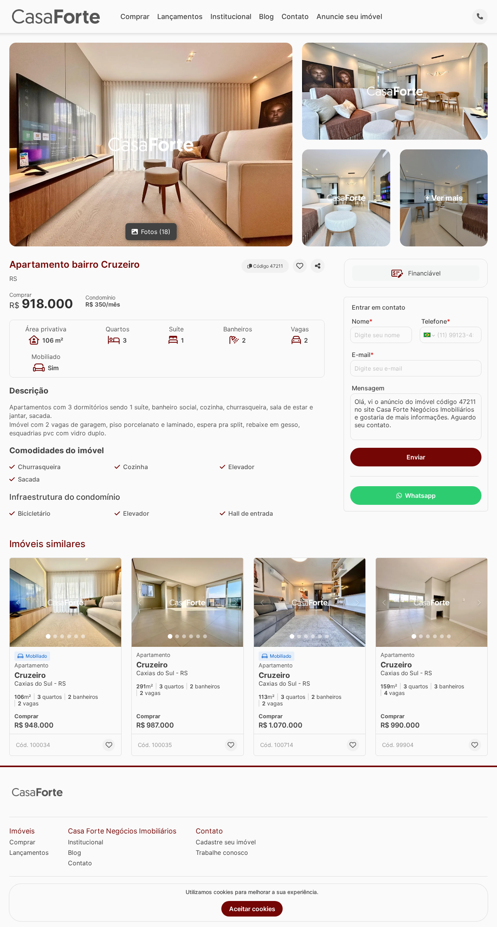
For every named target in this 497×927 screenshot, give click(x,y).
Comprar (134, 16)
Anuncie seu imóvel (349, 16)
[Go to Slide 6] (83, 636)
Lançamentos (180, 16)
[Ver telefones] (480, 16)
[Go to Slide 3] (62, 636)
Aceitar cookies (252, 909)
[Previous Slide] (18, 602)
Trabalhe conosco (222, 852)
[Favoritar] (300, 266)
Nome (362, 321)
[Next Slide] (113, 602)
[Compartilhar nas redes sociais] (318, 266)
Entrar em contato (378, 307)
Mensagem (368, 388)
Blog (266, 16)
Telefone (435, 321)
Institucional (230, 16)
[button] (65, 602)
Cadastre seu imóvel (226, 842)
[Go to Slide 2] (55, 636)
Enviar (416, 457)
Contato (295, 16)
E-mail (363, 355)
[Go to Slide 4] (69, 636)
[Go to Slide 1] (48, 636)
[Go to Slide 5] (76, 636)
